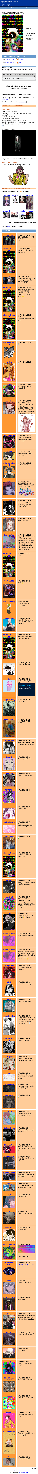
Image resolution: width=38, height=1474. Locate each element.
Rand (10, 8)
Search (25, 8)
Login (8, 5)
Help (19, 1471)
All (7, 8)
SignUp (3, 5)
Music (20, 8)
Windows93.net (23, 1472)
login (8, 226)
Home (3, 8)
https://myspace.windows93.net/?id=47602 (17, 69)
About (15, 1471)
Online (15, 8)
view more (6, 99)
